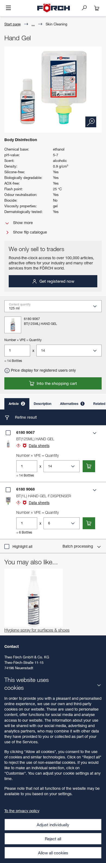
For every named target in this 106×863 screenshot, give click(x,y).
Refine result (25, 417)
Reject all (53, 838)
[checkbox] (8, 432)
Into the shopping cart (56, 383)
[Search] (86, 8)
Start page (12, 24)
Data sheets (39, 445)
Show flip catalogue (29, 232)
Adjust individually (53, 824)
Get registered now (56, 281)
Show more (22, 222)
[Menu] (8, 8)
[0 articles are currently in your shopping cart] (97, 8)
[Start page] (53, 8)
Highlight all (22, 546)
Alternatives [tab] (71, 404)
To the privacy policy (21, 810)
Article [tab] (16, 404)
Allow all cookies (53, 852)
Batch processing (78, 546)
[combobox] (55, 307)
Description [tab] (42, 404)
